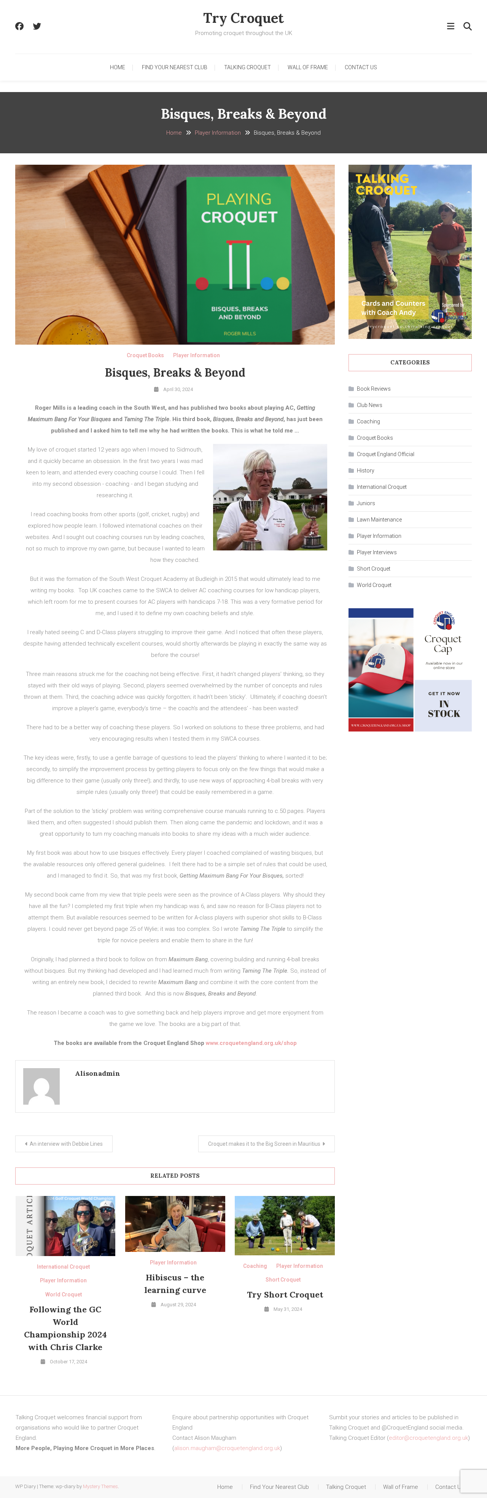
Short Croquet (283, 1280)
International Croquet (63, 1267)
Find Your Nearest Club (174, 67)
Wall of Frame (308, 67)
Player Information (196, 355)
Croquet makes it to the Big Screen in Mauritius (264, 1144)
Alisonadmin (97, 1073)
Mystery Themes (100, 1486)
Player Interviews (377, 552)
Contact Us (361, 67)
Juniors (366, 503)
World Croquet (63, 1294)
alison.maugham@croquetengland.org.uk (227, 1448)
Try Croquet (243, 18)
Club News (369, 405)
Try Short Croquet (285, 1294)
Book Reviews (374, 389)
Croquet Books (145, 355)
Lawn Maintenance (379, 520)
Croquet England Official (385, 454)
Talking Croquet (247, 67)
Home (117, 67)
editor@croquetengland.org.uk (428, 1437)
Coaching (255, 1266)
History (365, 471)
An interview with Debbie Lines (66, 1144)
